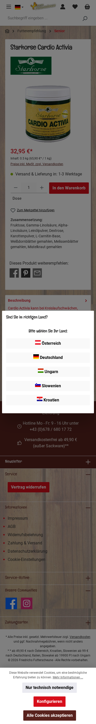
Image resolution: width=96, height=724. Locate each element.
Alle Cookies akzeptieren (50, 715)
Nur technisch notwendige (49, 687)
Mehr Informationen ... (68, 677)
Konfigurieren (49, 701)
